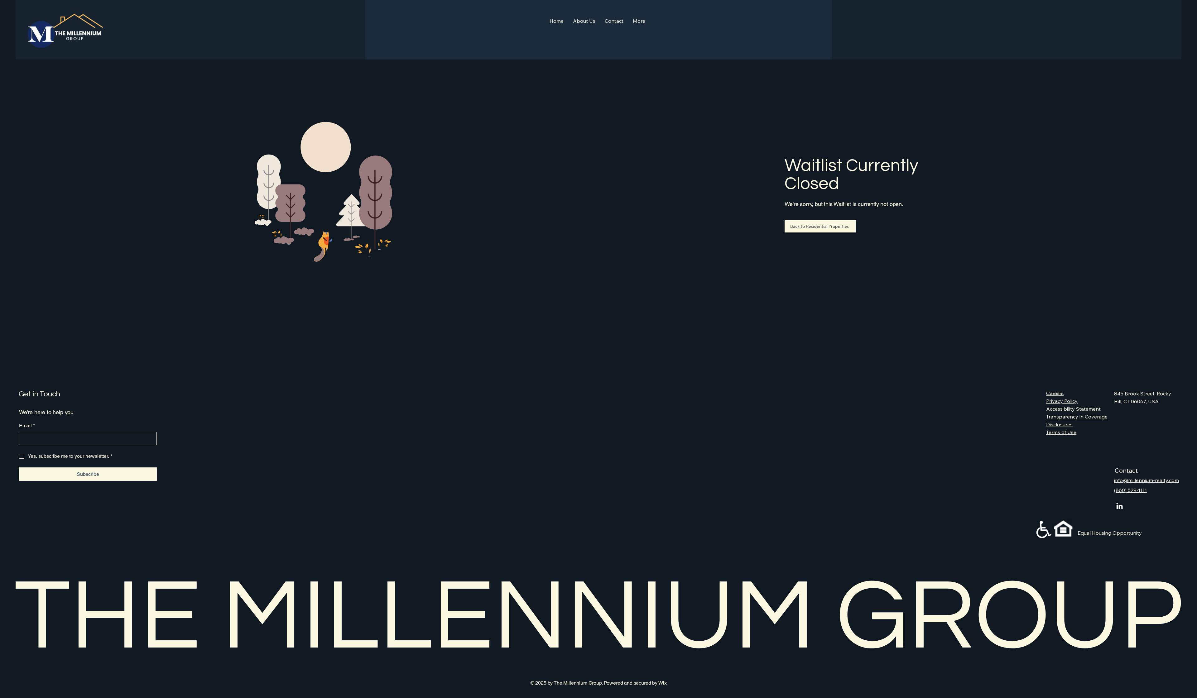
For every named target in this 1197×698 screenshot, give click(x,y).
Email (27, 425)
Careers (1055, 393)
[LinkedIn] (1119, 506)
